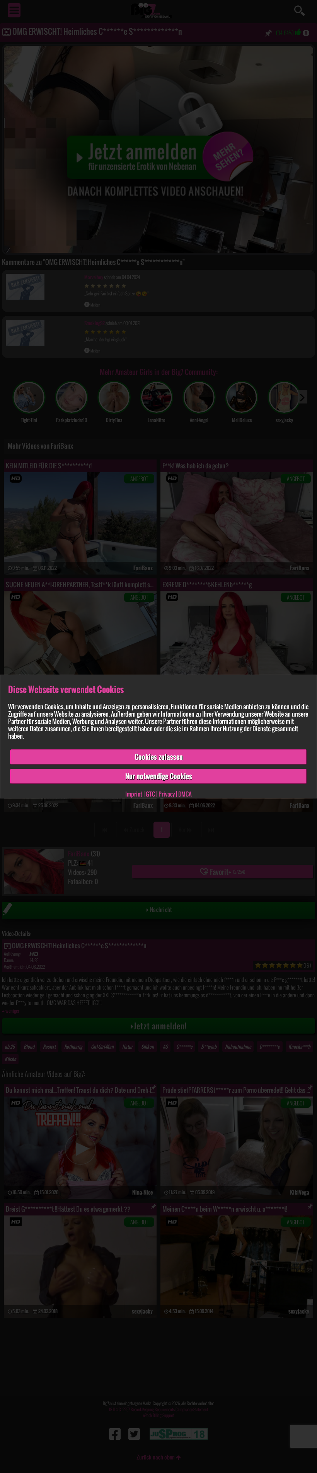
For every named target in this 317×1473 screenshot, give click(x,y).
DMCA (185, 793)
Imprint (133, 793)
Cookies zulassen (159, 757)
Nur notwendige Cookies (158, 776)
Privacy (166, 793)
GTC (150, 793)
